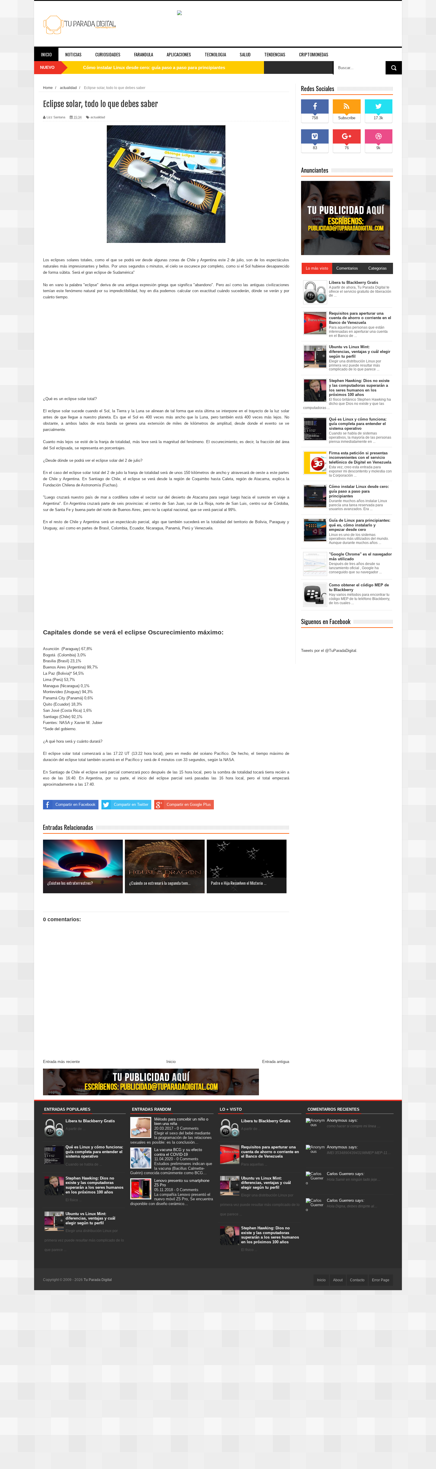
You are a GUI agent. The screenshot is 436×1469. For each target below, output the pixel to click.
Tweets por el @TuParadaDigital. (329, 650)
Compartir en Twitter (131, 804)
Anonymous (342, 1120)
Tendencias (274, 54)
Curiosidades (107, 54)
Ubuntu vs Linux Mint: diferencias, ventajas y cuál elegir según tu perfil (90, 1218)
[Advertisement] (166, 348)
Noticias (73, 54)
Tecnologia (215, 54)
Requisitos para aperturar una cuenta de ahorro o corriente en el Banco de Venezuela (270, 1151)
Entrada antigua (275, 1061)
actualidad (97, 117)
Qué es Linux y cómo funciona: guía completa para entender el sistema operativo (166, 67)
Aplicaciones (179, 54)
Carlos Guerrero (346, 1174)
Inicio (46, 54)
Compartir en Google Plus (189, 804)
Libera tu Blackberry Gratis (90, 1121)
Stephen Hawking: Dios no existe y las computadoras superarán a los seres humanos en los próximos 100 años (94, 1185)
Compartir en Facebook (75, 804)
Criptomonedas (313, 54)
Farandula (143, 54)
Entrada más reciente (61, 1061)
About (338, 1280)
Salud (245, 54)
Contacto (357, 1280)
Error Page (380, 1280)
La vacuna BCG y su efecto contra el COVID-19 (178, 1152)
